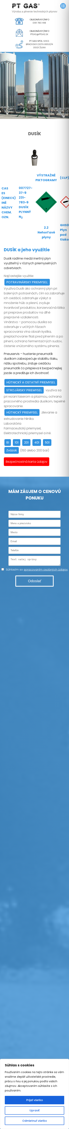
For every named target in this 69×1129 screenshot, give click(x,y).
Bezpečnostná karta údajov (26, 461)
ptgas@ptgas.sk (39, 34)
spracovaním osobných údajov (46, 569)
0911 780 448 (39, 22)
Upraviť (34, 1110)
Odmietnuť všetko (34, 1121)
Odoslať (34, 581)
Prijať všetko (34, 1100)
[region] (34, 1094)
